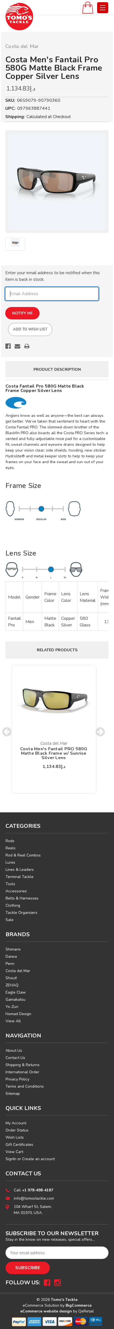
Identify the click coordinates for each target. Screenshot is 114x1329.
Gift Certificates (19, 1144)
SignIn (11, 1159)
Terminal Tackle (19, 876)
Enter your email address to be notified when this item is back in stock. (52, 276)
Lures (10, 862)
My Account (16, 1123)
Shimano (13, 949)
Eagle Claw (16, 992)
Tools (10, 884)
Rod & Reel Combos (23, 855)
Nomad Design (18, 1013)
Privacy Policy (17, 1079)
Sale (10, 919)
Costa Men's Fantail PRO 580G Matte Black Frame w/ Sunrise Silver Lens (53, 753)
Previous (7, 732)
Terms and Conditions (25, 1086)
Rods (10, 841)
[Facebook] (8, 346)
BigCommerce (79, 1305)
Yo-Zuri (12, 1006)
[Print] (27, 346)
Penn (10, 963)
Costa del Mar (18, 970)
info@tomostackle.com (34, 1198)
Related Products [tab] (57, 650)
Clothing (13, 905)
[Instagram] (57, 1282)
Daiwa (11, 956)
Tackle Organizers (21, 912)
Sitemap (13, 1093)
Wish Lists (15, 1137)
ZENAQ (12, 985)
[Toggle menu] (102, 7)
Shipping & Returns (23, 1065)
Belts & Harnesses (22, 898)
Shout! (11, 978)
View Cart (14, 1151)
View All (13, 1021)
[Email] (17, 346)
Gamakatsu (15, 999)
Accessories (16, 891)
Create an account (38, 1159)
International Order (22, 1072)
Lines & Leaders (20, 869)
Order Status (17, 1130)
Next (100, 732)
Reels (10, 848)
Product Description (57, 369)
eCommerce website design (46, 1311)
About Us (14, 1050)
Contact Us (15, 1057)
